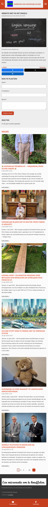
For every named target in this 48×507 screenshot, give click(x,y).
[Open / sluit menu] (45, 4)
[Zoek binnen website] (2, 4)
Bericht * (4, 99)
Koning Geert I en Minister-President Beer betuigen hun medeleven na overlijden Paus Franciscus (22, 277)
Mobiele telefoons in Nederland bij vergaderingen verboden (18, 446)
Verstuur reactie (8, 113)
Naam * (4, 82)
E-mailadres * (6, 91)
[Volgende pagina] (33, 470)
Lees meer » (5, 187)
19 (29, 470)
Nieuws (5, 131)
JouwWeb (10, 494)
